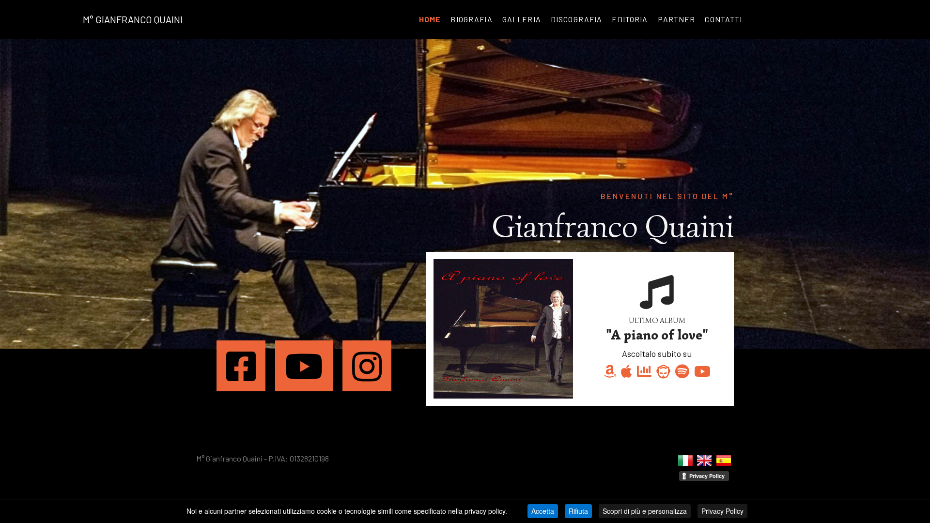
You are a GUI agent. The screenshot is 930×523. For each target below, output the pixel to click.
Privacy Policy (722, 511)
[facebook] (241, 365)
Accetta (542, 511)
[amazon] (610, 371)
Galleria (521, 19)
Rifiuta (578, 511)
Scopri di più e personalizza (645, 511)
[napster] (663, 371)
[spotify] (682, 371)
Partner (677, 19)
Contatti (723, 19)
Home (430, 19)
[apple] (626, 371)
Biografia (471, 19)
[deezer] (644, 371)
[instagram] (366, 365)
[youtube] (304, 365)
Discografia (577, 19)
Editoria (630, 19)
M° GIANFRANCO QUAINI (133, 19)
